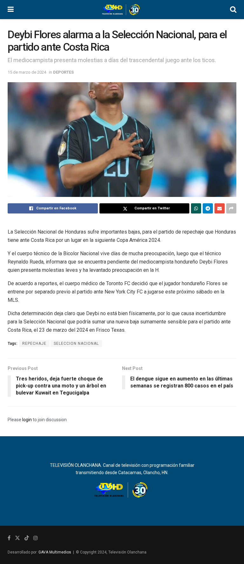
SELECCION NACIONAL (76, 343)
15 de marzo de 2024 (27, 72)
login (27, 419)
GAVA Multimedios (54, 552)
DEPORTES (63, 72)
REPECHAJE (34, 343)
